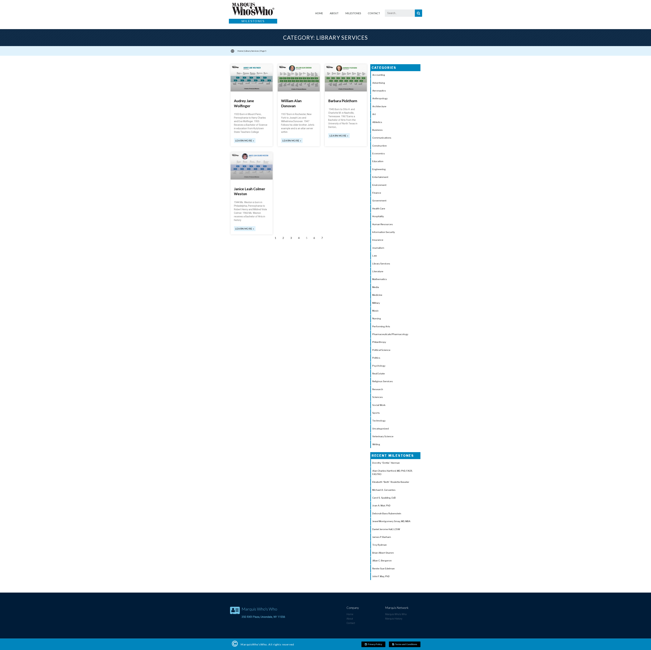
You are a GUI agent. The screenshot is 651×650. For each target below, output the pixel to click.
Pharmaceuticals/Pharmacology (390, 334)
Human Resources (382, 224)
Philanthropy (379, 342)
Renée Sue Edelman (383, 568)
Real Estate (378, 373)
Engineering (379, 169)
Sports (376, 412)
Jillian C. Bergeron (382, 560)
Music (375, 310)
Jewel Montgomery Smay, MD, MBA (391, 521)
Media (375, 287)
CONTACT (374, 13)
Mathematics (379, 279)
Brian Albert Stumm (383, 552)
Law (374, 255)
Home (240, 51)
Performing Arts (381, 326)
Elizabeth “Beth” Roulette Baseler (390, 482)
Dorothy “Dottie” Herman (386, 462)
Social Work (378, 405)
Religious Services (382, 381)
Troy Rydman (379, 544)
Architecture (379, 106)
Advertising (378, 82)
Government (379, 200)
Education (377, 161)
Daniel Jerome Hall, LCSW (386, 529)
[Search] (418, 13)
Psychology (378, 365)
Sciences (377, 397)
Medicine (377, 295)
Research (377, 389)
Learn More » (244, 140)
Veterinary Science (382, 436)
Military (376, 303)
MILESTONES (353, 13)
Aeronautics (379, 90)
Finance (376, 192)
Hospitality (378, 216)
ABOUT (334, 13)
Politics (376, 357)
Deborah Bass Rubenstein (386, 513)
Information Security (383, 232)
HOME (319, 13)
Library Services (252, 51)
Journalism (378, 247)
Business (377, 130)
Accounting (378, 75)
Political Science (381, 350)
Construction (379, 145)
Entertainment (380, 177)
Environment (379, 185)
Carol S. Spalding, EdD (384, 497)
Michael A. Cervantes (384, 490)
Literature (377, 271)
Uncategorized (380, 428)
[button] (373, 644)
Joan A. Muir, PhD (381, 505)
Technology (379, 420)
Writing (376, 444)
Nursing (376, 318)
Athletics (377, 122)
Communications (381, 137)
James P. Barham (381, 537)
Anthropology (380, 98)
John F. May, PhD (381, 576)
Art (374, 114)
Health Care (378, 208)
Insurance (377, 240)
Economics (378, 153)
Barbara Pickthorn (342, 101)
